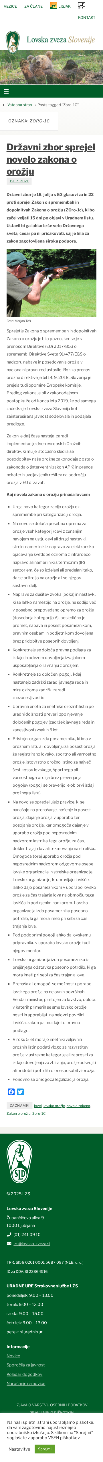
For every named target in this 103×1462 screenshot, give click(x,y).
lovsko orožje (54, 1106)
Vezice (10, 6)
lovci (38, 1106)
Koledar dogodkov (24, 1374)
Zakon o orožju (19, 1113)
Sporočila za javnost (26, 1365)
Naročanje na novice (26, 1383)
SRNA (81, 5)
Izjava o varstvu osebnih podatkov (51, 1405)
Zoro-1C (38, 1113)
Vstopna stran (19, 104)
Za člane (33, 6)
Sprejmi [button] (45, 1449)
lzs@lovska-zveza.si (31, 1243)
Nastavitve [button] (19, 1449)
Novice (13, 1355)
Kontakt (86, 17)
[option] (51, 67)
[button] (34, 77)
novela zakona (78, 1106)
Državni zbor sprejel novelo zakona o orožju (51, 159)
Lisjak (64, 6)
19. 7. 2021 (19, 181)
